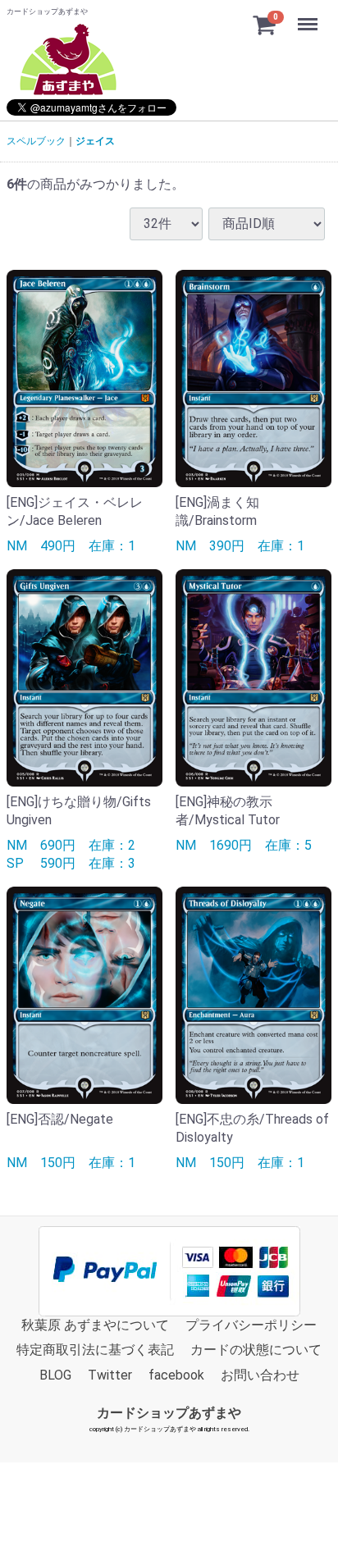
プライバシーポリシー (251, 1324)
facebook (176, 1374)
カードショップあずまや (169, 1412)
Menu (310, 15)
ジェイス (95, 141)
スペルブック (36, 141)
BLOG (55, 1374)
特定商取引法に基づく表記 (95, 1349)
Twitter (110, 1374)
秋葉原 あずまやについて (95, 1324)
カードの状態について (256, 1349)
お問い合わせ (260, 1374)
